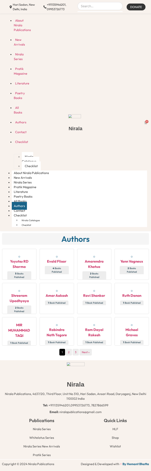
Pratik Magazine (20, 71)
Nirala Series (19, 56)
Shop (115, 438)
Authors (20, 122)
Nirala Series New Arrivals (41, 446)
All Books (18, 110)
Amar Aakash (57, 295)
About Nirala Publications (22, 25)
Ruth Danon (131, 295)
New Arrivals (19, 42)
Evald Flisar (56, 261)
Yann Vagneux (131, 261)
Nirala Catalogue (29, 159)
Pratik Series (42, 455)
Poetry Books (19, 95)
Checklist (31, 166)
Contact (21, 132)
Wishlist (115, 446)
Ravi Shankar (94, 295)
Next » (85, 352)
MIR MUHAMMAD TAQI (19, 330)
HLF (115, 429)
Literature (22, 83)
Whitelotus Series (41, 438)
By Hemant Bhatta (135, 464)
